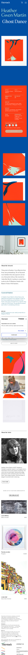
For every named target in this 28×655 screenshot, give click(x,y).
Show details (21, 330)
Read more (14, 509)
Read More (5, 481)
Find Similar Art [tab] (14, 495)
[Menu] (26, 2)
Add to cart (14, 131)
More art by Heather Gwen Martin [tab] (14, 490)
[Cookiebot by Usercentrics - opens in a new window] (18, 319)
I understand (14, 334)
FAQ (16, 636)
